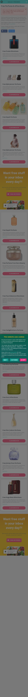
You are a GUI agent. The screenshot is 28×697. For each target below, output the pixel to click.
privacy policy (13, 352)
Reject (5, 360)
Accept (23, 360)
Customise (14, 360)
